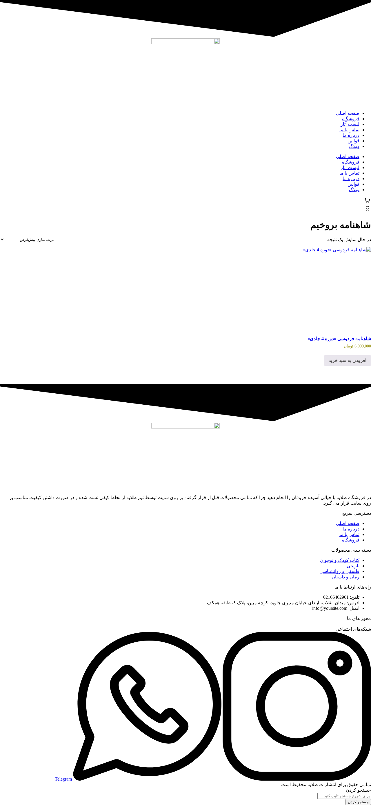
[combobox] (344, 796)
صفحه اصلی (347, 113)
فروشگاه (350, 118)
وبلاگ (354, 146)
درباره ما (351, 135)
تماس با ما (349, 129)
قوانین (353, 140)
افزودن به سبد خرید (347, 360)
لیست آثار (350, 124)
